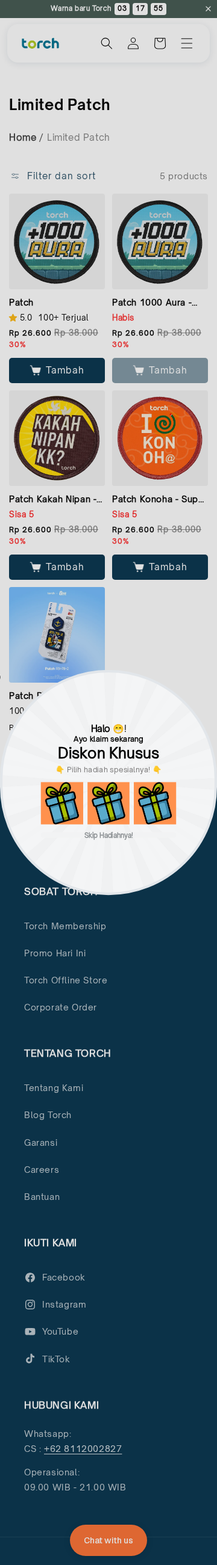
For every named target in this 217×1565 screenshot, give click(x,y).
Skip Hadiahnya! (108, 835)
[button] (62, 803)
